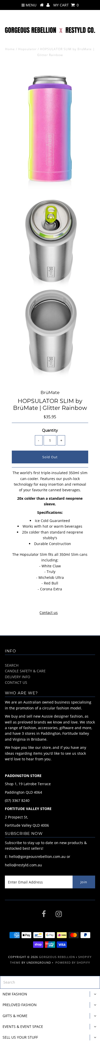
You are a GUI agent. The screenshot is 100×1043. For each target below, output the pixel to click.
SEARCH (11, 665)
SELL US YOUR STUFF (20, 1037)
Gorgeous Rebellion (57, 957)
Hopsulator (27, 49)
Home (10, 49)
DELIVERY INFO (17, 676)
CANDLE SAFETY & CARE (25, 670)
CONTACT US (16, 682)
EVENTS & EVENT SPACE (23, 1026)
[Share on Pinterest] (59, 601)
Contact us (48, 612)
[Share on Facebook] (40, 601)
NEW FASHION (15, 994)
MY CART (66, 5)
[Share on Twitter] (49, 601)
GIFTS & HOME (15, 1015)
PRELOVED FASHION (20, 1004)
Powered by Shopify (72, 962)
